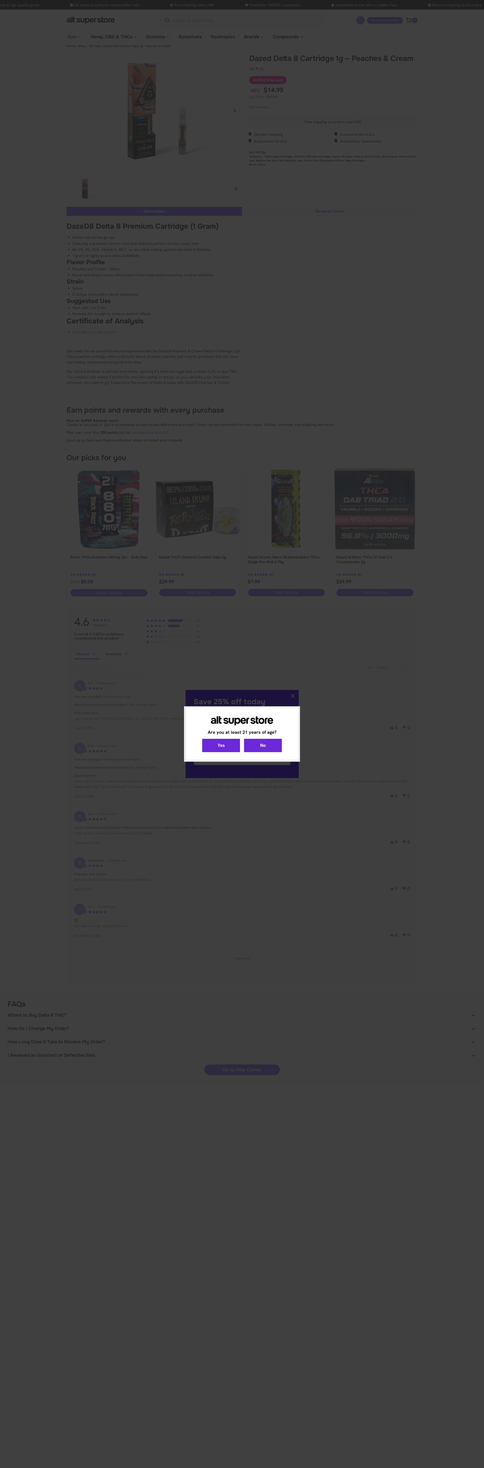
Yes (221, 745)
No (263, 745)
